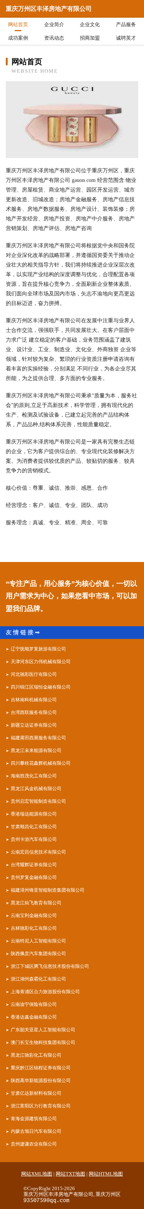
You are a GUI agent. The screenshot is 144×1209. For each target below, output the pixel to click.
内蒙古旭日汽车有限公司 (36, 1131)
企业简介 (54, 24)
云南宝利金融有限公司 (34, 915)
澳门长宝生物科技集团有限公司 (43, 1042)
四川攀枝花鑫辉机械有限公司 (41, 763)
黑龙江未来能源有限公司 (36, 750)
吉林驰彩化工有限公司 (34, 928)
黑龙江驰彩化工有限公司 (36, 1055)
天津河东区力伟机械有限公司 (41, 661)
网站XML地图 (36, 1174)
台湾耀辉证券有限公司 (34, 864)
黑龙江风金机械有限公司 (36, 788)
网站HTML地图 (106, 1174)
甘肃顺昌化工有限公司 (34, 826)
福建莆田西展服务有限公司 (38, 737)
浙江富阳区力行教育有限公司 (41, 1106)
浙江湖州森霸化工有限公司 (38, 979)
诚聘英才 (126, 38)
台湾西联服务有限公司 (34, 712)
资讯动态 (54, 38)
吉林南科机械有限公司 (34, 699)
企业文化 (90, 24)
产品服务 (126, 24)
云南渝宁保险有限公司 (34, 1004)
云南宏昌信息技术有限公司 (38, 852)
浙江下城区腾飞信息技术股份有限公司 (50, 966)
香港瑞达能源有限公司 (34, 814)
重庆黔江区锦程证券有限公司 (41, 1068)
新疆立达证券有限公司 (34, 725)
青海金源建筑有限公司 (34, 1118)
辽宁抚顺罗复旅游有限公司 (38, 649)
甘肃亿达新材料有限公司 (36, 1093)
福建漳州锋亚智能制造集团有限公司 (47, 890)
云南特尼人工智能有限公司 (38, 941)
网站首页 (18, 24)
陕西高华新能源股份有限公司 (41, 1080)
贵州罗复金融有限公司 (34, 877)
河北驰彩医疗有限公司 (34, 674)
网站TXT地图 (70, 1174)
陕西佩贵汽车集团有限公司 (38, 953)
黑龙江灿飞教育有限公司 (36, 902)
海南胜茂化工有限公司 (34, 776)
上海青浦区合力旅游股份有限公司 (45, 991)
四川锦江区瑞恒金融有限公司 (41, 687)
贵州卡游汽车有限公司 (34, 839)
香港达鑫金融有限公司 (34, 1017)
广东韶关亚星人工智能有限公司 (43, 1029)
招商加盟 (90, 38)
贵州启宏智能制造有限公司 (38, 801)
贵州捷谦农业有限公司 (34, 1144)
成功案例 (18, 38)
